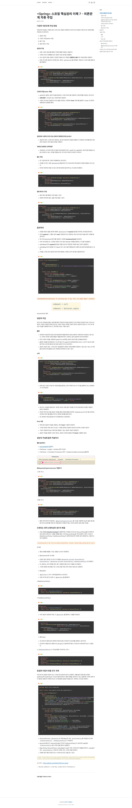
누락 (102, 36)
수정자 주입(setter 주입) (106, 17)
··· (53, 2)
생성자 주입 (103, 15)
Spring (44, 2)
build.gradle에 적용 (45, 446)
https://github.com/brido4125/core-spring (55, 763)
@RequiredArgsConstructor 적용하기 (109, 46)
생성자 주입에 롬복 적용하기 (106, 41)
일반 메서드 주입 (104, 28)
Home (39, 2)
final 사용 (103, 39)
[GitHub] (89, 2)
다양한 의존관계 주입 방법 (106, 13)
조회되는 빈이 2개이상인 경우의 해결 (108, 49)
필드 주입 (103, 25)
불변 (102, 34)
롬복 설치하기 (104, 43)
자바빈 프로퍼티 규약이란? (107, 23)
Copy (92, 66)
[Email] (94, 2)
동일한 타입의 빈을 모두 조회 (106, 51)
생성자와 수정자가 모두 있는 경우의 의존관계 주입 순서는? (109, 20)
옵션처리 (102, 30)
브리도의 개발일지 (68, 802)
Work (50, 2)
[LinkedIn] (92, 2)
